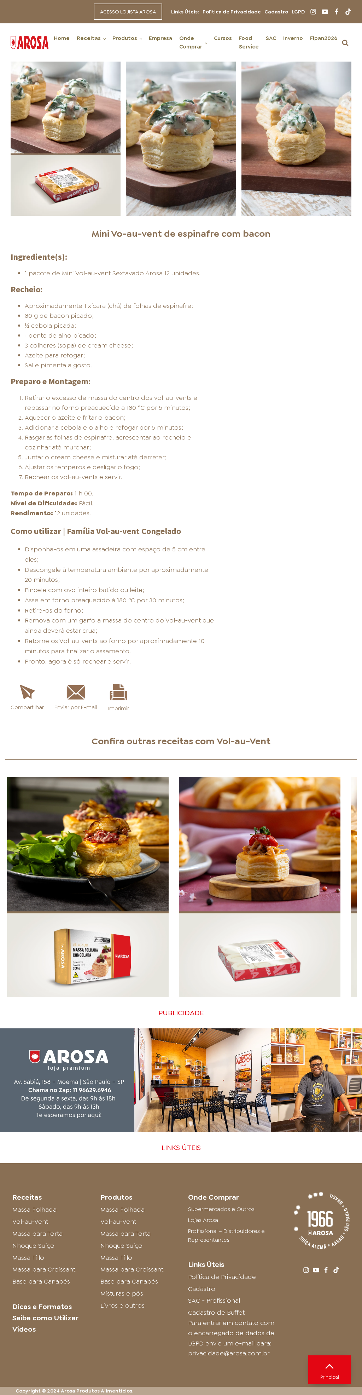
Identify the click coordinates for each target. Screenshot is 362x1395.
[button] (345, 42)
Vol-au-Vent (243, 741)
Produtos (124, 38)
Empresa (160, 38)
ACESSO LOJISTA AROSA (128, 11)
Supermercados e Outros (221, 1209)
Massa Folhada (34, 1209)
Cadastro (276, 11)
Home (62, 38)
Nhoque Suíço (33, 1245)
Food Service (249, 42)
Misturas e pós (121, 1293)
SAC (271, 38)
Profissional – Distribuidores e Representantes (226, 1235)
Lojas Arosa (203, 1220)
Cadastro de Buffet (216, 1312)
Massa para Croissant (43, 1269)
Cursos (223, 38)
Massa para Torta (37, 1233)
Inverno (293, 38)
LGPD (298, 11)
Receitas (89, 38)
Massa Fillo (28, 1257)
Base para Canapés (41, 1281)
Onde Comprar (190, 42)
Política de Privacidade (232, 11)
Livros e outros (122, 1305)
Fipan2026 (323, 38)
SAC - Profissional (214, 1300)
